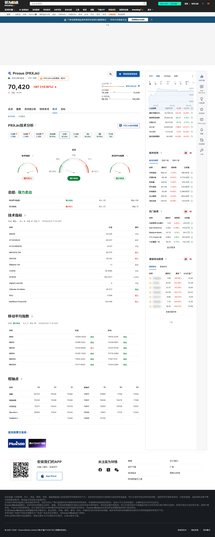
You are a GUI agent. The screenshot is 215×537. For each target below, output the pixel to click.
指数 (158, 76)
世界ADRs (62, 14)
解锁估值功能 (131, 86)
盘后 (54, 14)
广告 (172, 467)
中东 (92, 14)
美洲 (80, 14)
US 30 (151, 127)
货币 (151, 76)
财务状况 (44, 109)
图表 (18, 109)
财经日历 (112, 9)
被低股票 (121, 14)
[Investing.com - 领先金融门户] (11, 3)
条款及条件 (182, 530)
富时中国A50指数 (156, 113)
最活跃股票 (153, 160)
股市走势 (154, 152)
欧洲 (86, 14)
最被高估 (163, 266)
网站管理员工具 (135, 479)
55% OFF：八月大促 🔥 (169, 3)
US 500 (152, 132)
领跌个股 (175, 160)
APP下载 (132, 467)
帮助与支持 (175, 473)
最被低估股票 (156, 259)
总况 (10, 109)
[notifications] (203, 3)
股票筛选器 (123, 9)
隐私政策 (194, 530)
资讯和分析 (30, 109)
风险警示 (206, 530)
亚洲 (98, 14)
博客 (130, 461)
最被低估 (152, 266)
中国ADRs (72, 14)
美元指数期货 (154, 136)
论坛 (63, 109)
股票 (8, 14)
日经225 (152, 122)
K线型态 (22, 116)
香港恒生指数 (154, 118)
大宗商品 (167, 76)
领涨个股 (165, 160)
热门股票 (154, 211)
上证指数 (152, 108)
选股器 (17, 14)
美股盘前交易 (44, 14)
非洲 (104, 14)
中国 (24, 14)
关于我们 (174, 461)
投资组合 (132, 473)
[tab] (14, 135)
